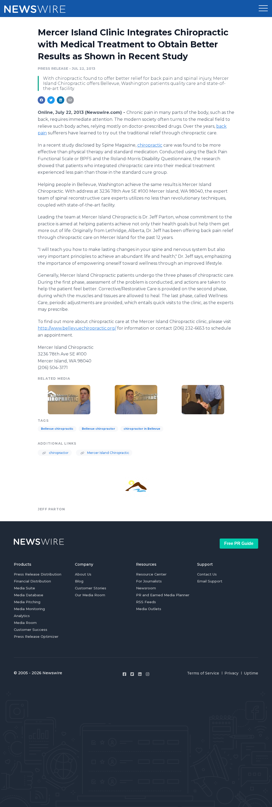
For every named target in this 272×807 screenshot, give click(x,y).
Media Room (25, 622)
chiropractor (58, 453)
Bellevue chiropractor (98, 429)
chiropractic (149, 145)
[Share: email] (70, 100)
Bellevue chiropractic (57, 429)
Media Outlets (148, 609)
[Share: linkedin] (60, 100)
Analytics (22, 616)
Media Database (28, 595)
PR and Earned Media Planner (162, 595)
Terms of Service (203, 673)
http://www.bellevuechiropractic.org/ (77, 328)
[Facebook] (124, 674)
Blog (79, 581)
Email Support (209, 581)
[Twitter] (132, 674)
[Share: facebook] (41, 100)
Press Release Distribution (37, 574)
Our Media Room (90, 595)
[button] (263, 8)
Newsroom (146, 588)
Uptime (251, 673)
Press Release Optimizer (36, 636)
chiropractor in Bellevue (142, 429)
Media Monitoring (29, 609)
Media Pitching (27, 602)
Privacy (231, 673)
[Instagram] (147, 674)
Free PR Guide (238, 543)
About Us (83, 574)
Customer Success (30, 629)
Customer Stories (90, 588)
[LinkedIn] (140, 674)
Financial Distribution (32, 581)
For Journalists (149, 581)
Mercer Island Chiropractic (107, 453)
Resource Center (151, 574)
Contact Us (207, 574)
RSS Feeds (146, 602)
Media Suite (24, 588)
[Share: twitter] (51, 100)
